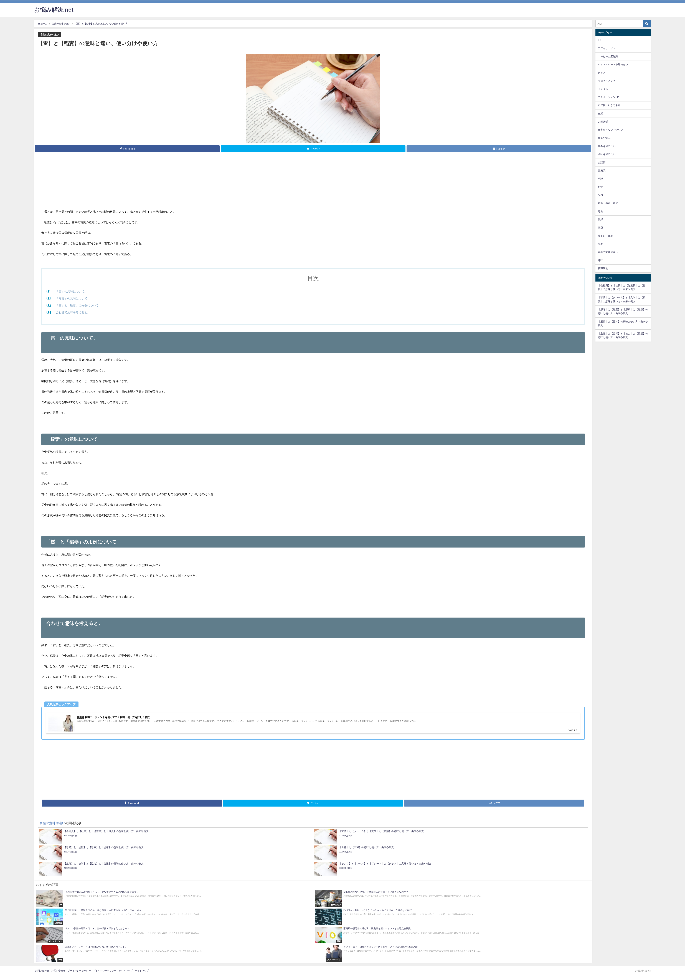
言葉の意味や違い (49, 34)
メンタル (603, 89)
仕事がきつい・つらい (610, 129)
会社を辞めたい (606, 154)
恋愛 (600, 227)
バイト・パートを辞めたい (613, 64)
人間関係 (603, 121)
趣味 (600, 260)
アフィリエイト (606, 48)
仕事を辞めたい (606, 146)
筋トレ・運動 (605, 236)
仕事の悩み (604, 138)
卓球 (600, 178)
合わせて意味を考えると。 (73, 312)
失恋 (600, 195)
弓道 (600, 211)
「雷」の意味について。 (71, 291)
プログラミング (606, 81)
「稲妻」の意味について (71, 298)
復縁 (600, 219)
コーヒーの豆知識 (608, 56)
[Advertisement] (313, 183)
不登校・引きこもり (609, 105)
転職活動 (603, 268)
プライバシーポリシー (79, 970)
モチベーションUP (608, 97)
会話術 (601, 162)
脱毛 (600, 244)
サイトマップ (126, 970)
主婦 (600, 113)
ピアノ (601, 72)
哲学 (600, 187)
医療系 (601, 170)
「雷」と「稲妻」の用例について (77, 305)
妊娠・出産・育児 (608, 203)
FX (599, 40)
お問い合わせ (42, 970)
